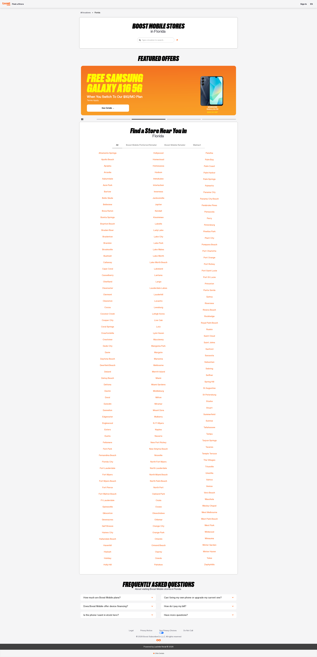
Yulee (209, 558)
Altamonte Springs (108, 153)
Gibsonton (108, 513)
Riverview (209, 303)
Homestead (158, 159)
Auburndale (107, 178)
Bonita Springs (108, 217)
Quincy (209, 296)
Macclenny (158, 339)
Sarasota (209, 355)
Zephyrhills (209, 564)
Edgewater (107, 416)
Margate (158, 352)
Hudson (158, 172)
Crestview (107, 339)
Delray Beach (107, 378)
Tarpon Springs (209, 440)
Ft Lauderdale (107, 500)
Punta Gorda (209, 290)
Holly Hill (108, 564)
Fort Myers (107, 474)
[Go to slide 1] (97, 119)
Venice (209, 486)
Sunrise (209, 421)
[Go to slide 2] (132, 119)
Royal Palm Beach (209, 323)
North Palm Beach (158, 481)
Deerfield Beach (107, 365)
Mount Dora (158, 410)
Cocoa (107, 307)
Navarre (158, 436)
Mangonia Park (158, 346)
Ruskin (209, 329)
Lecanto (158, 301)
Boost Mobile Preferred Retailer (141, 145)
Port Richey (209, 264)
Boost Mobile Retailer (174, 145)
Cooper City (107, 320)
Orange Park (158, 532)
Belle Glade (107, 198)
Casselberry (107, 275)
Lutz (158, 326)
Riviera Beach (209, 310)
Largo (158, 281)
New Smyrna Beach (158, 449)
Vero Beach (209, 492)
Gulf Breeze (107, 526)
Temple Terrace (209, 453)
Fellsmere (107, 442)
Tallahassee (209, 427)
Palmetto (209, 185)
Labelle (158, 224)
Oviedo (158, 558)
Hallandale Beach (107, 539)
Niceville (158, 455)
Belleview (107, 204)
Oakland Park (158, 494)
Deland (107, 371)
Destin (108, 391)
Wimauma (209, 538)
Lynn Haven (158, 333)
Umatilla (209, 473)
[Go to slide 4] (203, 119)
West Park (209, 525)
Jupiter (158, 204)
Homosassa (158, 166)
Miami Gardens (158, 384)
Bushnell (108, 256)
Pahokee (158, 564)
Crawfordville (107, 333)
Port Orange (209, 257)
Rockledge (209, 316)
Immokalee (158, 178)
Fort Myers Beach (107, 481)
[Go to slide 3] (167, 119)
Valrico (209, 479)
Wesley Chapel (209, 505)
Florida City (107, 461)
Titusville (209, 466)
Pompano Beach (209, 244)
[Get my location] (177, 40)
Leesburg (158, 307)
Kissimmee (158, 217)
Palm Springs (209, 179)
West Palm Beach (209, 519)
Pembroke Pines (209, 205)
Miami (158, 378)
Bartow (107, 191)
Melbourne (158, 365)
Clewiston (107, 301)
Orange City (158, 526)
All (117, 145)
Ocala (158, 500)
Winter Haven (209, 551)
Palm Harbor (209, 172)
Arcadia (107, 172)
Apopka (107, 166)
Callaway (107, 262)
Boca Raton (107, 211)
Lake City (158, 236)
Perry (209, 218)
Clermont (107, 294)
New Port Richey (158, 442)
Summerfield (209, 414)
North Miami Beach (158, 474)
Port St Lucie (209, 277)
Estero (107, 429)
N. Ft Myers (158, 423)
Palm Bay (209, 159)
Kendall (158, 211)
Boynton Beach (107, 224)
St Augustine (209, 388)
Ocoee (158, 506)
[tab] (158, 653)
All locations (85, 13)
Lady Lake (158, 230)
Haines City (107, 532)
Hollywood (158, 153)
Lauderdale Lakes (158, 288)
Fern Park (107, 449)
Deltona (107, 384)
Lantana (158, 275)
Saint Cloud (209, 336)
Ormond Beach (158, 545)
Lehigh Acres (158, 314)
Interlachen (158, 185)
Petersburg (209, 225)
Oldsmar (158, 519)
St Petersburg (209, 394)
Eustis (108, 436)
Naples (158, 429)
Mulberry (158, 416)
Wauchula (209, 499)
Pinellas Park (209, 231)
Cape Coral (107, 269)
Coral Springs (107, 326)
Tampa (209, 434)
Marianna (158, 359)
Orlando (158, 539)
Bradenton (108, 236)
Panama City (209, 192)
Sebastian (209, 362)
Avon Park (107, 185)
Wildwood (209, 532)
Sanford (209, 349)
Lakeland (158, 269)
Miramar (158, 404)
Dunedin (107, 404)
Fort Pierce (107, 487)
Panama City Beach (209, 199)
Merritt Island (158, 371)
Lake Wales (158, 249)
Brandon (108, 243)
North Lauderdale (158, 468)
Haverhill (107, 545)
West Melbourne (209, 512)
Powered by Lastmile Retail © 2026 (158, 647)
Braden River (107, 230)
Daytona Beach (107, 359)
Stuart (209, 408)
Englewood (107, 423)
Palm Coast (209, 166)
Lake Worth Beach (158, 262)
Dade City (107, 346)
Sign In (303, 4)
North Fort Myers (158, 461)
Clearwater (107, 288)
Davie (107, 352)
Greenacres (107, 519)
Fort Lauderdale (107, 468)
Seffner (209, 375)
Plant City (209, 238)
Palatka (209, 153)
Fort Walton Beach (107, 494)
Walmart (197, 145)
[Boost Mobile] (6, 3)
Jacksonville (158, 198)
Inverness (158, 191)
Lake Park (158, 243)
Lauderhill (158, 294)
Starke (209, 401)
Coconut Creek (107, 314)
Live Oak (158, 320)
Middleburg (158, 391)
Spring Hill (209, 381)
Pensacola (209, 212)
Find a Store (18, 4)
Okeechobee (158, 513)
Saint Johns (209, 342)
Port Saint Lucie (209, 270)
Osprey (158, 552)
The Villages (209, 460)
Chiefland (107, 281)
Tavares (209, 447)
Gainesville (107, 506)
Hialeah (107, 552)
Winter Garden (209, 545)
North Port (158, 487)
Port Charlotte (209, 251)
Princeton (209, 283)
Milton (158, 397)
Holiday (107, 558)
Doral (107, 397)
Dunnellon (107, 410)
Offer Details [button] (158, 653)
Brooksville (107, 249)
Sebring (209, 368)
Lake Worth (158, 256)
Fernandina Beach (107, 455)
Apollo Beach (107, 159)
